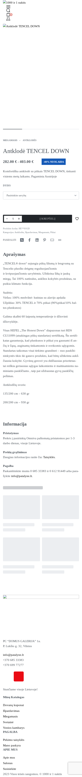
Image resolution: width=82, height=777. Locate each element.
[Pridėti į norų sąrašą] (77, 219)
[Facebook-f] (8, 676)
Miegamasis (10, 140)
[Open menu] (8, 6)
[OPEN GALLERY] (41, 74)
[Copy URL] (60, 240)
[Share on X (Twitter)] (22, 240)
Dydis (7, 185)
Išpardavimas (31, 232)
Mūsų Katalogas (13, 697)
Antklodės (29, 140)
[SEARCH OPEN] (8, 10)
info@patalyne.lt (21, 476)
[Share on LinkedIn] (37, 240)
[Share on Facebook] (29, 240)
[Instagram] (19, 676)
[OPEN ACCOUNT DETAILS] (8, 19)
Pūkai (53, 232)
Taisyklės (49, 457)
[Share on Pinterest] (44, 240)
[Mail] (52, 240)
